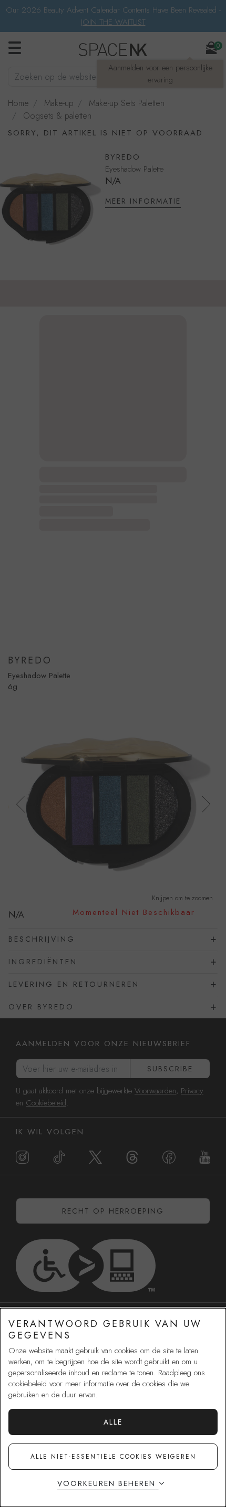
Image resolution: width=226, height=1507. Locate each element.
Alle (113, 1422)
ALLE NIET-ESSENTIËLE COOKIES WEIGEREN (113, 1456)
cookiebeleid (27, 1383)
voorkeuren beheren (106, 1483)
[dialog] (113, 1407)
